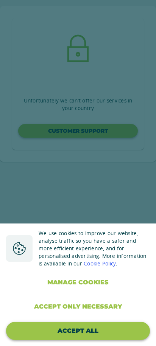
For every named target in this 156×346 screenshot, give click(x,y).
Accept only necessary (78, 306)
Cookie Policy (100, 263)
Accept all (78, 330)
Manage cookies (78, 282)
